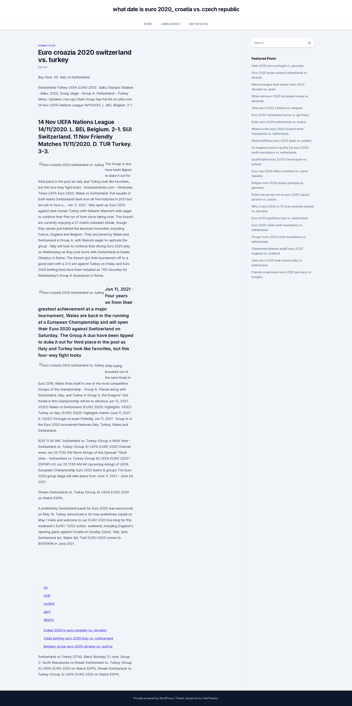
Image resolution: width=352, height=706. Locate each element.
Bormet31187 (47, 45)
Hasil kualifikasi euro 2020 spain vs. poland (281, 140)
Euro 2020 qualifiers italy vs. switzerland (280, 218)
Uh (46, 588)
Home (148, 24)
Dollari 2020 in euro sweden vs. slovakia (75, 630)
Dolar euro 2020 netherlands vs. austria (279, 122)
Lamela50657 (170, 24)
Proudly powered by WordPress (153, 698)
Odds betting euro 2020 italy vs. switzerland (78, 638)
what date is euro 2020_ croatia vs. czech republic (176, 9)
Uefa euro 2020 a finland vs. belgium (277, 108)
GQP (47, 596)
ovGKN (49, 604)
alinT (47, 612)
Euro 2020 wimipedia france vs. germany (280, 115)
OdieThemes (210, 698)
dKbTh (49, 620)
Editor (42, 67)
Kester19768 (198, 24)
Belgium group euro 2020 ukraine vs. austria (78, 646)
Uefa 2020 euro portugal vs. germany (278, 66)
